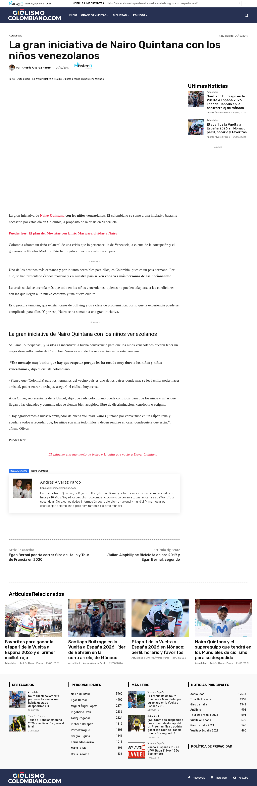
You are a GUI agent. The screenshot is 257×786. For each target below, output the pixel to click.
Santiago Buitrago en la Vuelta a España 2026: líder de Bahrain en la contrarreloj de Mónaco (226, 102)
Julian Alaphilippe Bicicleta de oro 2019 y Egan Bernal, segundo (143, 557)
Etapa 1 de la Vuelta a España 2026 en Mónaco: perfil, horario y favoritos (227, 128)
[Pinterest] (56, 527)
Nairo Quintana (52, 215)
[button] (246, 15)
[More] (75, 527)
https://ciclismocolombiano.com (58, 487)
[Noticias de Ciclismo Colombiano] (34, 14)
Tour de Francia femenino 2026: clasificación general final (46, 723)
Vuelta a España (156, 692)
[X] (47, 527)
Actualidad (15, 35)
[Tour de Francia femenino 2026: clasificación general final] (17, 723)
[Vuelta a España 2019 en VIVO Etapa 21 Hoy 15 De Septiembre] (136, 750)
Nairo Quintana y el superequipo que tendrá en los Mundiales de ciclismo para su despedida (223, 649)
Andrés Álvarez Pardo (36, 67)
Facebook (199, 777)
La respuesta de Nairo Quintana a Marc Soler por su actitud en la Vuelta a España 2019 (165, 701)
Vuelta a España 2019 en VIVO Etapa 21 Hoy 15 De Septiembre (163, 751)
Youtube (243, 777)
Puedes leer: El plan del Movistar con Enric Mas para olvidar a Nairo (63, 233)
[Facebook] (38, 527)
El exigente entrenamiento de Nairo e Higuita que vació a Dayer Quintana (103, 454)
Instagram (221, 777)
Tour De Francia (36, 716)
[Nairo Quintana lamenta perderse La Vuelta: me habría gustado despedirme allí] (17, 699)
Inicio (12, 79)
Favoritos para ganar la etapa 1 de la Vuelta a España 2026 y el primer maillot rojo (30, 649)
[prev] (239, 3)
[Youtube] (234, 777)
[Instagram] (211, 777)
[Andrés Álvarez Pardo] (12, 68)
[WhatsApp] (65, 527)
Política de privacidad (211, 746)
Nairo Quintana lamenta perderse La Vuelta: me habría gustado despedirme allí (152, 3)
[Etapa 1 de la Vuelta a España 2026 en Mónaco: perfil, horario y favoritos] (196, 127)
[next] (245, 3)
